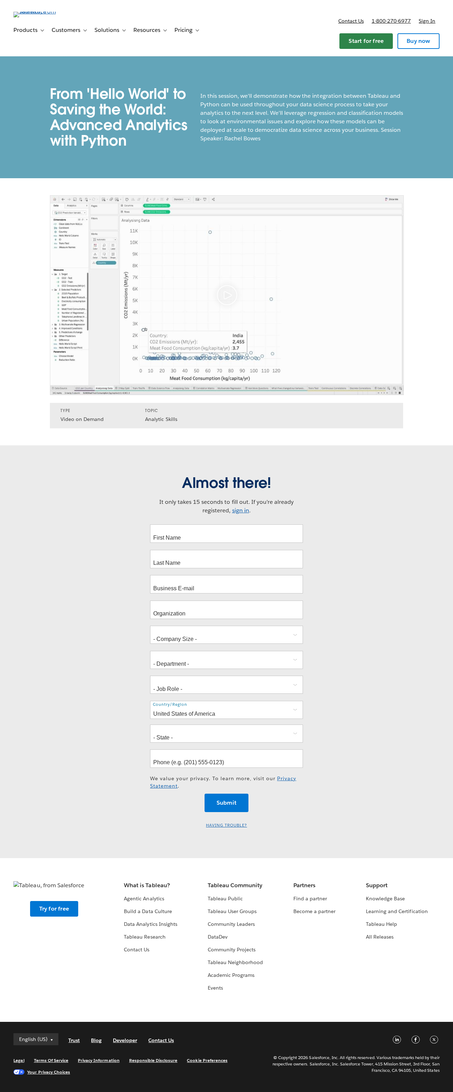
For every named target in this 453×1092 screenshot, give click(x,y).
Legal (18, 1060)
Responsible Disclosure (153, 1060)
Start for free (366, 41)
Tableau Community (235, 885)
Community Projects (232, 949)
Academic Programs (231, 975)
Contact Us (136, 949)
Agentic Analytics (144, 898)
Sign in (427, 21)
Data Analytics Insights (150, 924)
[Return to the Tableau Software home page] (40, 11)
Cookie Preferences (207, 1060)
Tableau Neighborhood (235, 962)
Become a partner (314, 911)
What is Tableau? (147, 885)
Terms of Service (51, 1060)
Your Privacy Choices (48, 1072)
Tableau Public (225, 898)
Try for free (54, 908)
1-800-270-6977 (391, 21)
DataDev (218, 937)
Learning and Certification (397, 911)
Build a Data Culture (148, 911)
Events (215, 988)
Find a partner (310, 898)
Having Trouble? (226, 825)
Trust (74, 1040)
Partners (304, 885)
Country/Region (170, 704)
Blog (96, 1040)
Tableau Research (144, 937)
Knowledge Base (385, 898)
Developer (125, 1040)
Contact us (351, 21)
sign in (240, 510)
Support (377, 885)
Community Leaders (231, 924)
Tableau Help (381, 924)
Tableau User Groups (232, 911)
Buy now (418, 41)
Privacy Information (99, 1060)
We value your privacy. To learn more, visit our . (223, 782)
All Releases (380, 937)
